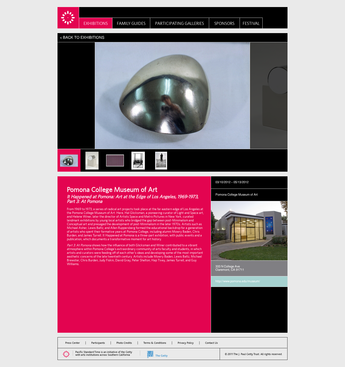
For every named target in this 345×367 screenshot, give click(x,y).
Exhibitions (96, 23)
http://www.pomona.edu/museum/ (237, 281)
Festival (251, 23)
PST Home (68, 17)
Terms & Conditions (154, 342)
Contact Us (211, 342)
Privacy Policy (186, 342)
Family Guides (131, 23)
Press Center (72, 342)
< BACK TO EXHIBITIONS (82, 37)
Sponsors (224, 23)
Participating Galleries (179, 23)
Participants (98, 342)
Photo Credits (124, 342)
